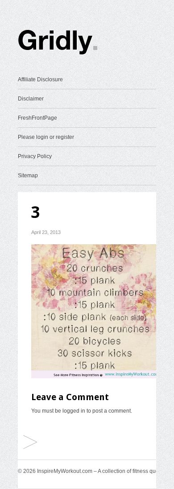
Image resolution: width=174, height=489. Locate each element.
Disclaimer (31, 99)
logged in (73, 411)
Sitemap (28, 175)
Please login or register (46, 137)
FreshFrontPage (37, 118)
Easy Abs (30, 443)
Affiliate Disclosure (40, 79)
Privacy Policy (35, 156)
